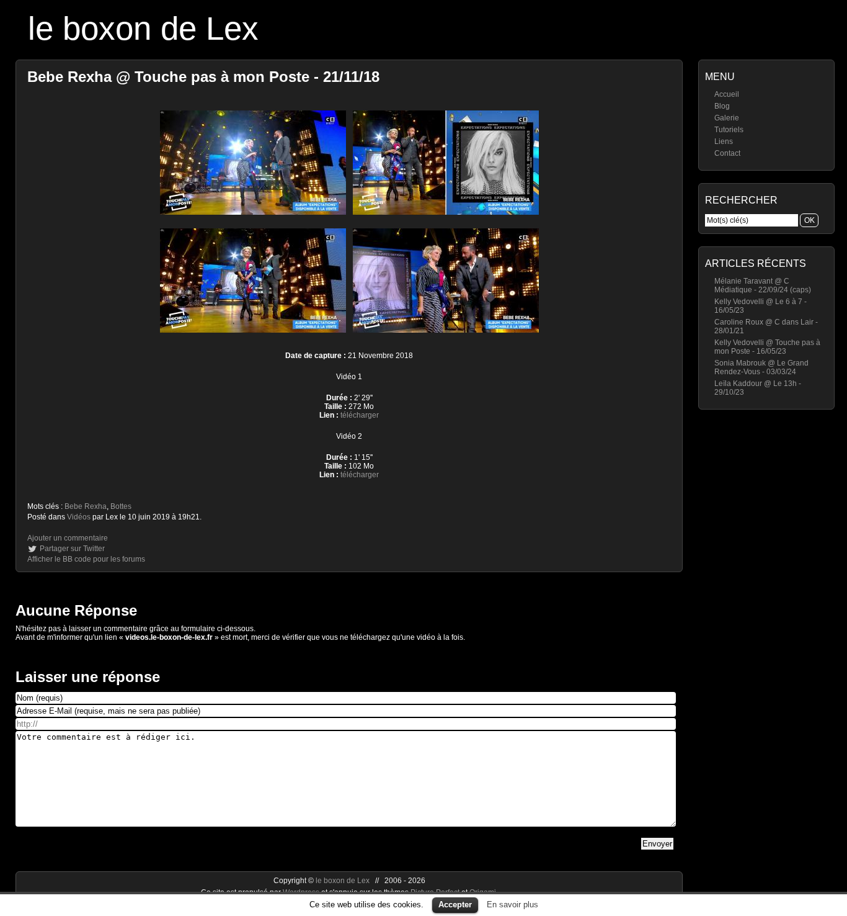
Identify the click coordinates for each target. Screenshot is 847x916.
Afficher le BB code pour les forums (86, 559)
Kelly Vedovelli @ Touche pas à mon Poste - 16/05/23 (767, 347)
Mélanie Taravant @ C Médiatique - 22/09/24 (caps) (762, 285)
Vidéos (79, 517)
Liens (723, 141)
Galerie (726, 118)
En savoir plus (512, 904)
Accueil (726, 94)
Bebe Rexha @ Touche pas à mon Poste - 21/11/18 (203, 76)
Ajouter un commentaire (67, 538)
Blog (722, 106)
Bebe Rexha (85, 506)
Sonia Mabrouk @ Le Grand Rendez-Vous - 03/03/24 (761, 367)
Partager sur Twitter (72, 548)
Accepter (455, 904)
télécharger (359, 415)
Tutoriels (728, 129)
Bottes (120, 506)
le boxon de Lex (143, 28)
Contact (727, 153)
